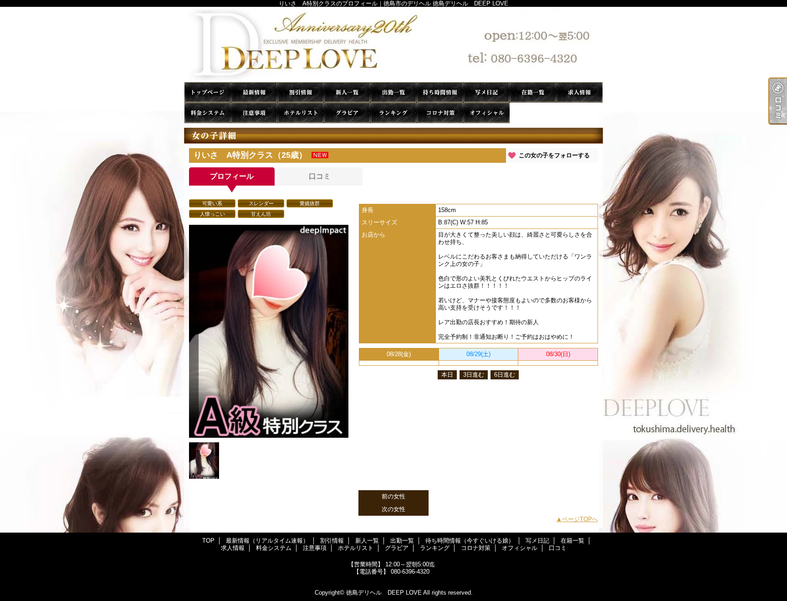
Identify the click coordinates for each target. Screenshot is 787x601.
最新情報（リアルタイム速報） (254, 92)
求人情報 (579, 92)
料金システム (207, 113)
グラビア (347, 113)
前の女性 (393, 496)
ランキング (393, 113)
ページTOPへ (580, 519)
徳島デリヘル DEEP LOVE (384, 592)
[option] (268, 331)
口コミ (533, 113)
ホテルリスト (300, 113)
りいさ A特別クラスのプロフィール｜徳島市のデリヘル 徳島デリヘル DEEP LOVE (393, 44)
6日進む (504, 374)
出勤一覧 (393, 92)
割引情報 (300, 92)
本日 (447, 374)
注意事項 (254, 113)
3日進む (473, 374)
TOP (207, 92)
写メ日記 (486, 92)
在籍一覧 (533, 92)
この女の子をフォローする (554, 155)
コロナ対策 (440, 113)
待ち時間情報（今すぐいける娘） (440, 92)
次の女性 (393, 509)
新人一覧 (347, 92)
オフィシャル (486, 113)
